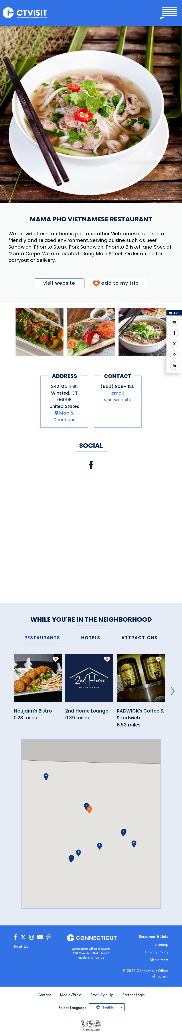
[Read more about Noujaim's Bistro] (38, 680)
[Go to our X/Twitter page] (23, 937)
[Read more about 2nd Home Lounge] (89, 680)
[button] (99, 846)
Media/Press (70, 994)
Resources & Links (153, 936)
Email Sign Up (101, 994)
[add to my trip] (56, 659)
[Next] (172, 691)
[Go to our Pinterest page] (48, 937)
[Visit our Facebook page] (91, 465)
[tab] (42, 638)
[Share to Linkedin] (174, 365)
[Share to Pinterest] (174, 355)
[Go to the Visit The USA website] (91, 1024)
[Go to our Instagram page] (31, 937)
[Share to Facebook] (174, 333)
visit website (59, 283)
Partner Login (133, 994)
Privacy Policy (156, 952)
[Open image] (39, 332)
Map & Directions (64, 416)
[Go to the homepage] (25, 12)
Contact (44, 994)
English (107, 1007)
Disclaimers (159, 959)
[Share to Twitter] (174, 344)
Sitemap (161, 944)
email (117, 393)
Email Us (21, 946)
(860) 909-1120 (118, 386)
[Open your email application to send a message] (174, 322)
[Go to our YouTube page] (40, 937)
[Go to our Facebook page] (15, 937)
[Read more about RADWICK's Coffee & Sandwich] (141, 680)
